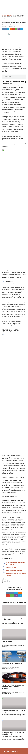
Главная (4, 15)
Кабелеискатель (11, 567)
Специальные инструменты (14, 570)
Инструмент (10, 15)
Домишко (5, 2)
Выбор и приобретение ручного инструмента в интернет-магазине (13, 686)
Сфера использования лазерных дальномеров (13, 618)
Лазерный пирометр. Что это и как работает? (13, 733)
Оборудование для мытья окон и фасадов (13, 711)
